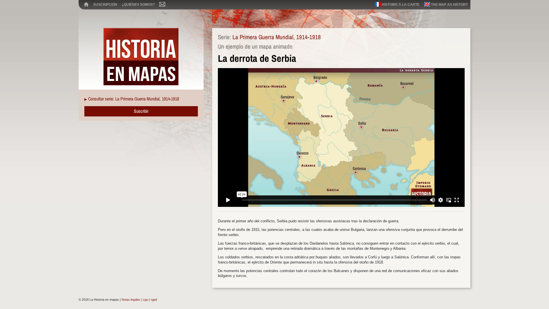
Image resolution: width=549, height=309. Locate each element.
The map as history (449, 5)
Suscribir (141, 111)
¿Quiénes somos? (138, 5)
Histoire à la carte (400, 5)
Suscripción (105, 5)
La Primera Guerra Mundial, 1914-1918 (276, 37)
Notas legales (131, 299)
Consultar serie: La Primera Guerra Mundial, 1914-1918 (133, 98)
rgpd (154, 299)
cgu (145, 299)
